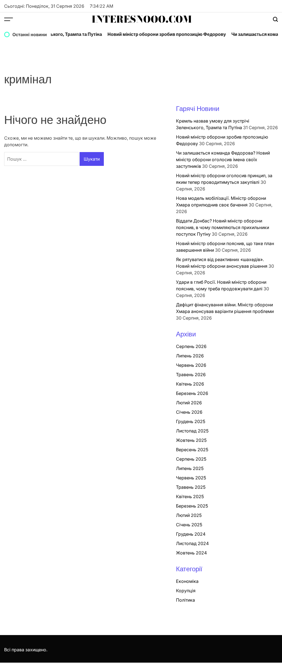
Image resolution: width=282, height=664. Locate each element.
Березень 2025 (192, 506)
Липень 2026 (190, 355)
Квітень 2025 (190, 496)
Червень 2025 (191, 477)
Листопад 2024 (192, 543)
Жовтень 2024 (191, 553)
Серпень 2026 (191, 346)
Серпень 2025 (191, 459)
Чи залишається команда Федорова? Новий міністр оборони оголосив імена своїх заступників (223, 159)
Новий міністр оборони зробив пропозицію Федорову (162, 34)
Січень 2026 (189, 412)
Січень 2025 (189, 524)
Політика (185, 600)
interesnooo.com (141, 19)
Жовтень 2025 (191, 440)
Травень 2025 (190, 487)
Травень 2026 (191, 374)
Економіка (187, 581)
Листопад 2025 (192, 431)
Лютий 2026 (189, 402)
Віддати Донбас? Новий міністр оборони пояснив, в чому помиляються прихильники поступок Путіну (222, 227)
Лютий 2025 (189, 515)
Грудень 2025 (190, 421)
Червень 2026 (191, 365)
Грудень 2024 (190, 534)
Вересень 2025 (192, 449)
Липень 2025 (190, 468)
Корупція (186, 590)
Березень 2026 (192, 393)
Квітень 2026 (190, 384)
